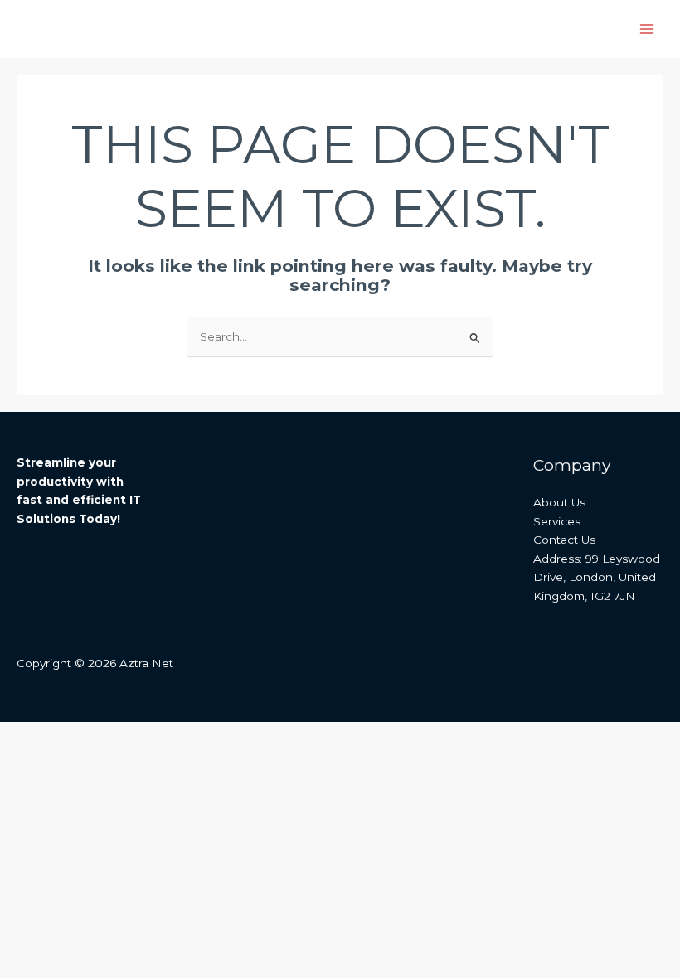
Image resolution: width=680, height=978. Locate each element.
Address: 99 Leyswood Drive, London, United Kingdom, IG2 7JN (596, 577)
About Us (559, 502)
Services (556, 521)
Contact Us (564, 539)
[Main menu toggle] (647, 29)
